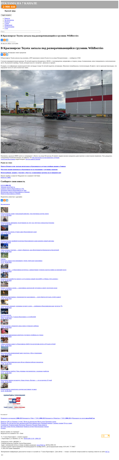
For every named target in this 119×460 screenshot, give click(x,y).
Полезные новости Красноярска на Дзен (13, 190)
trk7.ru (107, 451)
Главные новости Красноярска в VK (12, 188)
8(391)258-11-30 (29, 438)
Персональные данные (41, 426)
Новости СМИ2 (6, 177)
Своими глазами (58, 423)
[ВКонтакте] (2, 40)
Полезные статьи (50, 421)
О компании (5, 425)
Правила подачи (29, 426)
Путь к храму (68, 423)
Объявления (8, 25)
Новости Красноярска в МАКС (11, 193)
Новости (7, 18)
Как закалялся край (23, 423)
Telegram (3, 187)
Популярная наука (35, 423)
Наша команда (42, 425)
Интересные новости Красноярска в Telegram (15, 192)
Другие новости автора (32, 159)
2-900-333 (38, 438)
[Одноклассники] (4, 40)
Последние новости (5, 204)
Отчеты (3, 428)
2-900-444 (9, 6)
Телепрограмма (9, 26)
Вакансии (29, 425)
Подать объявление (17, 426)
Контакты (22, 425)
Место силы (41, 421)
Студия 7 (20, 421)
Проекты (7, 21)
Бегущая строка (6, 426)
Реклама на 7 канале (19, 3)
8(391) (6, 185)
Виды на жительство (30, 421)
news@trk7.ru (11, 187)
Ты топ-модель (9, 20)
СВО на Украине (12, 421)
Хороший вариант (47, 423)
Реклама (34, 425)
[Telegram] (7, 40)
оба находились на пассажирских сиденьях (45, 157)
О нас (6, 28)
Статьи (6, 23)
